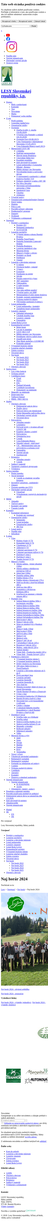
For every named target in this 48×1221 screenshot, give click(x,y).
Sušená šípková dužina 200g (27, 608)
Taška (18, 733)
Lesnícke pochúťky (19, 232)
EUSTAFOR (21, 230)
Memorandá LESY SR (20, 148)
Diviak (19, 742)
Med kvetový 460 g (24, 619)
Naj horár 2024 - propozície (12, 994)
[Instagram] (11, 51)
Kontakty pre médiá (19, 506)
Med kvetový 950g (24, 631)
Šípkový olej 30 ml (24, 640)
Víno (13, 538)
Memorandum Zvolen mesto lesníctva (31, 295)
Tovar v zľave (17, 754)
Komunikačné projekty (20, 325)
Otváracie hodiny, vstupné (27, 267)
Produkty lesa (16, 599)
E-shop (9, 536)
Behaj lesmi (21, 327)
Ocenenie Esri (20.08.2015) (27, 139)
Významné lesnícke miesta (22, 346)
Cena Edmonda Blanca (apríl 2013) (30, 146)
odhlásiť (43, 1141)
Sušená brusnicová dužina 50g (28, 613)
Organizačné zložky (19, 125)
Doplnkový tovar (18, 715)
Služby (9, 401)
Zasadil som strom (23, 339)
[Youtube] (8, 36)
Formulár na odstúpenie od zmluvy (25, 763)
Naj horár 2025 (22, 364)
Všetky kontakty (7, 1206)
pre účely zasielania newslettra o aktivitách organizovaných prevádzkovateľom (24, 1125)
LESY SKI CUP (23, 332)
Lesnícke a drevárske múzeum (23, 262)
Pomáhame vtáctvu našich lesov (29, 336)
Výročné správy (17, 197)
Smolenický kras (23, 190)
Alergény (15, 773)
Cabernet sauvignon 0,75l (26, 550)
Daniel (19, 747)
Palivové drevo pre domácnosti (28, 411)
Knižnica (20, 288)
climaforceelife (12, 803)
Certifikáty (15, 770)
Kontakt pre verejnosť (25, 515)
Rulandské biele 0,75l (25, 543)
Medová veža (21, 638)
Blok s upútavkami (18, 104)
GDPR (9, 1173)
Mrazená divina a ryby (20, 736)
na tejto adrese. (31, 1137)
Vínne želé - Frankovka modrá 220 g (31, 652)
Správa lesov (11, 369)
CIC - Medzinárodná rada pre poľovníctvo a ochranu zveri (28, 446)
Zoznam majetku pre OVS (22, 487)
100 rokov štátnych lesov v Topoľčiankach (27, 667)
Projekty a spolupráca (20, 223)
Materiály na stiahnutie (20, 392)
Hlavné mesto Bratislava (26, 155)
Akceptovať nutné (25, 21)
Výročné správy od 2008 (26, 292)
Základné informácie (24, 313)
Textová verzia (12, 63)
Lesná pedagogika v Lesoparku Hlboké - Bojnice (29, 166)
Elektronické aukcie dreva (26, 406)
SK (7, 812)
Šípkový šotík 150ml (24, 629)
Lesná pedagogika (18, 304)
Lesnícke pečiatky (23, 677)
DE (12, 816)
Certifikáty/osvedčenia (25, 387)
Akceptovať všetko (9, 21)
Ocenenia (15, 128)
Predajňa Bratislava (24, 246)
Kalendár (15, 107)
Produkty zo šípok (23, 255)
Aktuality (15, 501)
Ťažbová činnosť (18, 397)
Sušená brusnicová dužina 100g (29, 610)
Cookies (14, 766)
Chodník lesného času (25, 316)
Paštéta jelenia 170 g (24, 578)
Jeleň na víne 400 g (24, 587)
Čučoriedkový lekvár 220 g (27, 643)
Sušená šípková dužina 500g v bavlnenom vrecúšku (28, 602)
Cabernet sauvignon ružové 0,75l (29, 552)
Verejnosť (10, 220)
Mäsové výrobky (18, 561)
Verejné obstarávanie (14, 58)
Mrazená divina (22, 251)
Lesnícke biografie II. (25, 682)
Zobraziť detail (39, 21)
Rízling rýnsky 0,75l (24, 541)
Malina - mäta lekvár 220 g (27, 647)
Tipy (13, 109)
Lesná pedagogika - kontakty (28, 306)
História (14, 204)
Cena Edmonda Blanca (25, 441)
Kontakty (10, 510)
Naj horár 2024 (22, 362)
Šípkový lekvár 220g (24, 622)
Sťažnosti (15, 216)
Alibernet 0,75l (22, 548)
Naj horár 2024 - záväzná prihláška (15, 989)
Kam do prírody (12, 1151)
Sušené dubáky (22, 650)
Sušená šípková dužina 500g (27, 606)
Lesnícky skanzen (18, 311)
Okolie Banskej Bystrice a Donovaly (31, 691)
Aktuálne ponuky (23, 422)
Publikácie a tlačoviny (20, 657)
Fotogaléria (20, 320)
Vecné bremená (17, 476)
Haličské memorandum (25, 153)
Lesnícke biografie (23, 680)
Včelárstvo (15, 469)
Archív (19, 787)
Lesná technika (22, 522)
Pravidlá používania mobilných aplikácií (22, 794)
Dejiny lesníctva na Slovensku (28, 664)
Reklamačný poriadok (20, 759)
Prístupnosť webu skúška (21, 116)
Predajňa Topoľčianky (25, 239)
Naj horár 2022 (22, 357)
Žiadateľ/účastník (23, 385)
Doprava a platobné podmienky (24, 777)
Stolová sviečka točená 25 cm (28, 724)
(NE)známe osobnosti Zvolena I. (29, 302)
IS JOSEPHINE (23, 784)
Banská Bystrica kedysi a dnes (28, 698)
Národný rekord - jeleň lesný (28, 443)
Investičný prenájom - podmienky (24, 483)
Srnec (18, 740)
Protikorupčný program (20, 211)
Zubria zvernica (17, 350)
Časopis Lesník (17, 508)
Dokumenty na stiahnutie (26, 390)
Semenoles (20, 520)
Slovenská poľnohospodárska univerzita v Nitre (28, 187)
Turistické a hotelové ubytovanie (24, 466)
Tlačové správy (17, 503)
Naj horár (15, 355)
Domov (9, 102)
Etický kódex (16, 202)
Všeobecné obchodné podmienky (24, 756)
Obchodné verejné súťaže (16, 60)
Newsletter (15, 111)
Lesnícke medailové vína (26, 248)
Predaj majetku (17, 473)
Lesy (3, 889)
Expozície (20, 271)
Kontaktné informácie (20, 513)
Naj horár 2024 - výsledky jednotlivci (16, 1002)
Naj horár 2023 (22, 360)
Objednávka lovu (23, 436)
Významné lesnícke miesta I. (28, 659)
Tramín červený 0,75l (25, 559)
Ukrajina (19, 193)
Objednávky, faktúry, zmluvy (23, 789)
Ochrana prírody (18, 374)
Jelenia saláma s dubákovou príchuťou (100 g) (27, 569)
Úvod (18, 378)
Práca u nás (15, 206)
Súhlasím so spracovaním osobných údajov (21, 1123)
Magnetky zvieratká (24, 726)
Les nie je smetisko (24, 329)
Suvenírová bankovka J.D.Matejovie (31, 696)
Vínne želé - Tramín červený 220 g (30, 654)
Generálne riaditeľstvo (20, 123)
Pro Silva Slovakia (23, 183)
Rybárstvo (15, 457)
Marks (13, 114)
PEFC (18, 381)
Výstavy (19, 269)
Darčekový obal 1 (23, 555)
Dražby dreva (21, 408)
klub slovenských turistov (26, 162)
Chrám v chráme (23, 705)
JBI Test (19, 527)
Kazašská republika (24, 160)
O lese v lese (21, 694)
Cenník (19, 439)
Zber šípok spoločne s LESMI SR (30, 341)
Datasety (14, 213)
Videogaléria (21, 283)
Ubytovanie (11, 1158)
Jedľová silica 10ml (24, 633)
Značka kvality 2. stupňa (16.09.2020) (26, 131)
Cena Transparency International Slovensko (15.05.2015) (29, 143)
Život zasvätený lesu (24, 675)
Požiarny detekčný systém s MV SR (31, 181)
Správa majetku (12, 471)
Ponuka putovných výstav (26, 278)
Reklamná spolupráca (25, 227)
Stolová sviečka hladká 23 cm (28, 722)
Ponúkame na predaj (24, 274)
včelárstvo (20, 195)
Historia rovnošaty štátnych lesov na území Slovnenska (31, 688)
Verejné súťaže (22, 452)
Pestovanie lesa (17, 394)
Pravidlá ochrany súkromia (22, 209)
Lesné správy (16, 529)
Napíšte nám (11, 56)
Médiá (8, 499)
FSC (18, 383)
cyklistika (20, 151)
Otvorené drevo (17, 353)
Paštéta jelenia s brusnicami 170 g (30, 580)
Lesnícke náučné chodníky (22, 348)
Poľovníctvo (16, 420)
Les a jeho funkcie (18, 371)
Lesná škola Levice (19, 322)
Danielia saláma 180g (25, 575)
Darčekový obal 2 (23, 557)
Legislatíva (20, 425)
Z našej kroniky (22, 285)
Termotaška (21, 752)
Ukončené (20, 492)
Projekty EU (21, 225)
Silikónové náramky (24, 731)
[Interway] (31, 1211)
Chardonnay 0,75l (23, 545)
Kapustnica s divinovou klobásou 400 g (25, 590)
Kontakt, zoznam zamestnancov (29, 297)
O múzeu (20, 264)
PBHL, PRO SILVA (19, 399)
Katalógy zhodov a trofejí (26, 432)
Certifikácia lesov (18, 376)
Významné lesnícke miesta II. (28, 661)
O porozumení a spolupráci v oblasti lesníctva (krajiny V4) (31, 177)
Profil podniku (17, 121)
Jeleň (18, 738)
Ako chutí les (21, 684)
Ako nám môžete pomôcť (26, 290)
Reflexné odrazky (23, 729)
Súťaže (19, 276)
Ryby (18, 749)
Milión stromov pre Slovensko (28, 169)
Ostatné (19, 260)
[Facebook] (8, 40)
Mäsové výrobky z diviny (26, 253)
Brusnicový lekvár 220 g (26, 645)
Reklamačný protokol (20, 761)
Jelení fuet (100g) (23, 573)
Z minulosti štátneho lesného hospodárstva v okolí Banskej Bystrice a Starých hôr (28, 710)
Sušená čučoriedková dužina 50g (29, 617)
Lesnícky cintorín (23, 318)
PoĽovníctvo (11, 1178)
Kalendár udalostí (23, 343)
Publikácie (20, 258)
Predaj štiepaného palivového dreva (30, 413)
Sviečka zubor (22, 719)
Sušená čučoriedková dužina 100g (30, 615)
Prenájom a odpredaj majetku (18, 791)
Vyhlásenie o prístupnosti (21, 218)
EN (12, 814)
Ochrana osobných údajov (27, 299)
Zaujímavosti (21, 455)
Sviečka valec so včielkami (27, 717)
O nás (8, 118)
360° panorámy (22, 281)
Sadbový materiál (18, 464)
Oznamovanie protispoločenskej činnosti (27, 200)
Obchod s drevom (18, 367)
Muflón (19, 745)
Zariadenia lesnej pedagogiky (28, 309)
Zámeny (14, 485)
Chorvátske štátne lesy (25, 158)
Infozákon (15, 534)
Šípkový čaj (21, 636)
